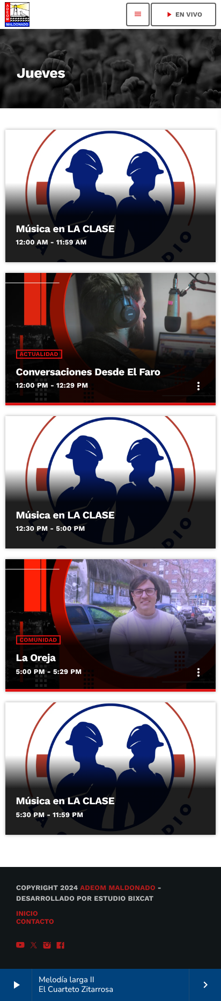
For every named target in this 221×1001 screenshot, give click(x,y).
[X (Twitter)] (34, 946)
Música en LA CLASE (65, 229)
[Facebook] (60, 946)
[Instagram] (47, 946)
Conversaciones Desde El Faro (88, 372)
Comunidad (38, 639)
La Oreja (36, 657)
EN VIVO (183, 14)
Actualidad (39, 354)
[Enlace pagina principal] (17, 14)
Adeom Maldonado (118, 888)
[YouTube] (20, 946)
